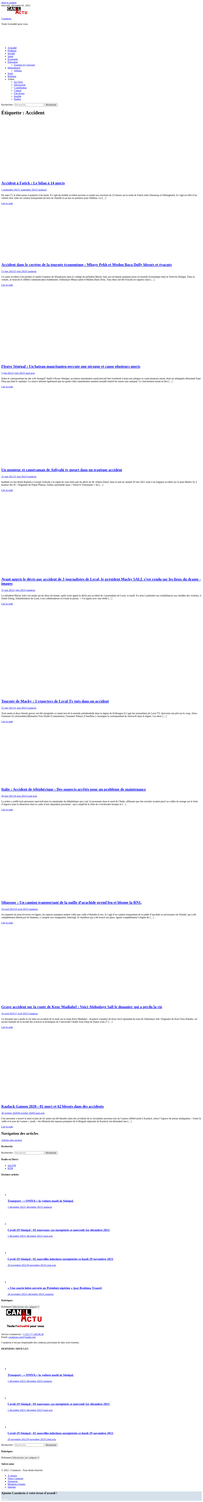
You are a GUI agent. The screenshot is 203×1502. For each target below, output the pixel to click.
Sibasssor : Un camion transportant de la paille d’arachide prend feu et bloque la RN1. (71, 902)
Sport (10, 73)
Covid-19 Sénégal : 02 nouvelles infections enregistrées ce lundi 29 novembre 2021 (60, 1259)
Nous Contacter (15, 1478)
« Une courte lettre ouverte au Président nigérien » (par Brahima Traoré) (55, 1288)
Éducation (13, 62)
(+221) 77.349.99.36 (33, 1334)
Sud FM (12, 1165)
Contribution (20, 87)
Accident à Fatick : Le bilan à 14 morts (33, 183)
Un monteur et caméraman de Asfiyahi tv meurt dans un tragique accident (61, 470)
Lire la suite (7, 203)
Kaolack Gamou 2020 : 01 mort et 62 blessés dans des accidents (52, 1106)
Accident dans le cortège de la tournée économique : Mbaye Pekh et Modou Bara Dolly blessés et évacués (86, 265)
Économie (13, 59)
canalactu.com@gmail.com (22, 1337)
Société (11, 53)
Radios (17, 99)
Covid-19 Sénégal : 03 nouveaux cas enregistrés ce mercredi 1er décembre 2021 (59, 1230)
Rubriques (6, 1306)
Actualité (12, 47)
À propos (12, 1475)
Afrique (18, 70)
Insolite (17, 96)
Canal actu (29, 373)
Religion (12, 76)
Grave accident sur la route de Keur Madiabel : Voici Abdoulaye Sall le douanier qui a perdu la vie (81, 1007)
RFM (10, 1168)
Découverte (20, 85)
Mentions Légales (16, 1484)
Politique (12, 50)
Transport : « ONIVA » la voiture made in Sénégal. (41, 1201)
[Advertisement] (59, 35)
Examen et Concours (24, 65)
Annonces (13, 1481)
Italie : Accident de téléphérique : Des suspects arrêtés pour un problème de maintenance (73, 789)
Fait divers (19, 93)
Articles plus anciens (11, 1140)
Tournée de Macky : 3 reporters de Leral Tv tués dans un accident (55, 701)
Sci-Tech (18, 82)
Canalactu (6, 18)
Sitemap (12, 1487)
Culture (17, 90)
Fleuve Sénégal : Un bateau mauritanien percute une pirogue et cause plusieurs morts (70, 366)
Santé (10, 56)
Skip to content (8, 2)
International (14, 67)
